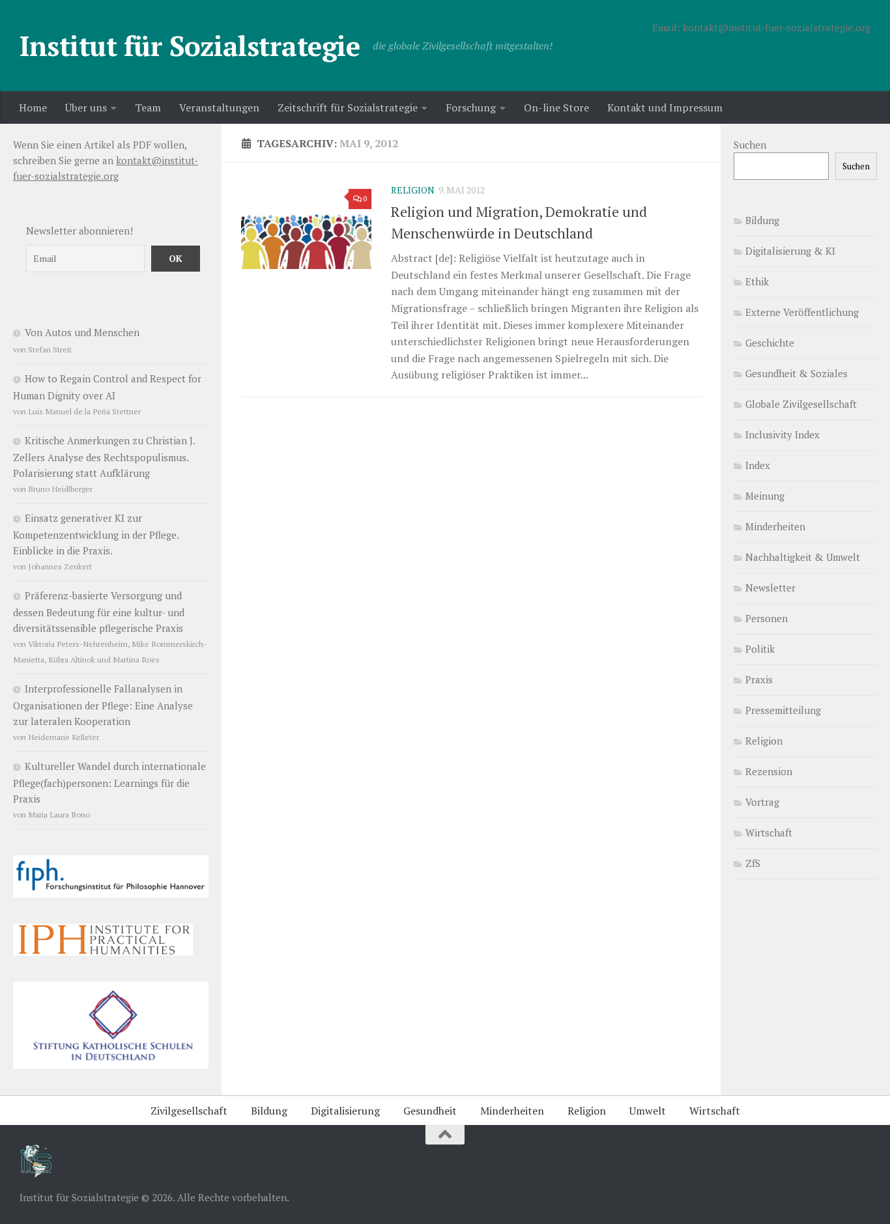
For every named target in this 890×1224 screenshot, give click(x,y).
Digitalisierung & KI (790, 250)
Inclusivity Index (782, 434)
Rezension (768, 771)
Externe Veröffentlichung (802, 312)
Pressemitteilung (783, 710)
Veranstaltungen (219, 107)
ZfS (752, 863)
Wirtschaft (768, 832)
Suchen (750, 144)
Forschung (471, 107)
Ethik (757, 281)
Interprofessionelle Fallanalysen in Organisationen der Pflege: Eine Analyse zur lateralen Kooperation (103, 705)
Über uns (86, 107)
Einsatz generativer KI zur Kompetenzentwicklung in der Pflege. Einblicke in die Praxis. (96, 534)
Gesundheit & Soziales (796, 373)
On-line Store (556, 107)
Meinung (764, 495)
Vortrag (762, 801)
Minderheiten (775, 526)
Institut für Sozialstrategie (190, 45)
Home (33, 107)
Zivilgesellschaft (189, 1110)
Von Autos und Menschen (82, 332)
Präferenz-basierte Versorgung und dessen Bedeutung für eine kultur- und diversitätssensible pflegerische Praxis (98, 611)
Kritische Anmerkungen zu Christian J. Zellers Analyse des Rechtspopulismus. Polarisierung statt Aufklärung (104, 456)
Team (148, 107)
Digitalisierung (345, 1110)
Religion (413, 190)
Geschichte (769, 342)
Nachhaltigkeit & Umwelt (802, 556)
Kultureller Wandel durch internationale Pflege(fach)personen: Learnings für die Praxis (109, 782)
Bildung (762, 220)
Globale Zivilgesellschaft (801, 403)
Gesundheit (430, 1110)
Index (757, 465)
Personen (766, 618)
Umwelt (647, 1110)
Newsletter (770, 587)
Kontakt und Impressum (665, 107)
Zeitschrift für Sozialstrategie (348, 107)
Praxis (759, 679)
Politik (760, 648)
